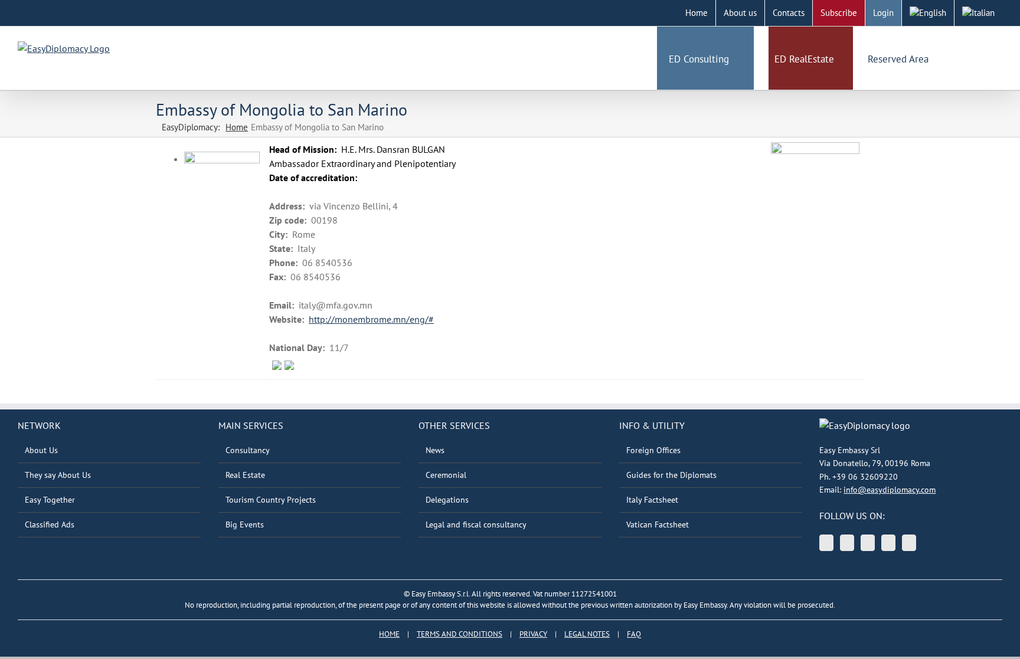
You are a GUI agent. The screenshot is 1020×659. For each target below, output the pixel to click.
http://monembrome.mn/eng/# (371, 319)
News (435, 450)
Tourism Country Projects (270, 499)
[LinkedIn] (868, 543)
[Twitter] (826, 543)
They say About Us (58, 475)
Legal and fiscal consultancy (476, 524)
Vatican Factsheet (657, 524)
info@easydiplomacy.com (890, 489)
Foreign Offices (653, 450)
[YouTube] (847, 543)
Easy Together (50, 499)
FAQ (634, 634)
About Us (41, 450)
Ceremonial (446, 475)
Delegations (447, 499)
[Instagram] (909, 543)
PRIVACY (533, 634)
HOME (389, 634)
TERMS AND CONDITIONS (459, 634)
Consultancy (247, 450)
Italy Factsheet (652, 499)
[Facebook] (888, 543)
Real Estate (245, 475)
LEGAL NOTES (587, 634)
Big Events (244, 524)
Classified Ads (49, 524)
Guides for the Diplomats (671, 475)
